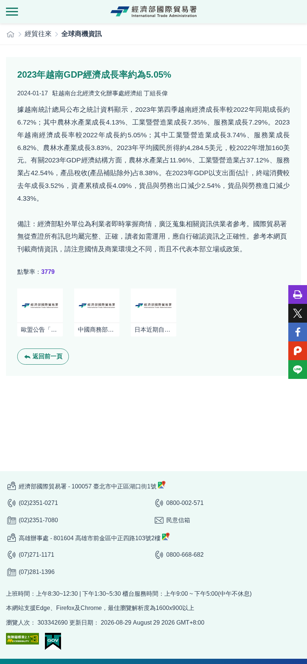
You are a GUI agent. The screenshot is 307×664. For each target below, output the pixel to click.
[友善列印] (297, 294)
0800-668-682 (185, 554)
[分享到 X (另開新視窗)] (297, 313)
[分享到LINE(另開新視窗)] (297, 369)
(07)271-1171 (36, 554)
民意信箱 (178, 520)
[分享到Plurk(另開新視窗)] (297, 350)
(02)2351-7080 (38, 520)
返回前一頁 (48, 356)
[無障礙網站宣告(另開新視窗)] (22, 638)
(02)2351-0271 (38, 503)
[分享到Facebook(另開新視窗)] (297, 332)
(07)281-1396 (37, 572)
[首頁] (10, 34)
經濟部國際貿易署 (153, 12)
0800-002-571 (185, 503)
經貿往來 (38, 34)
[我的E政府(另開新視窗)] (53, 641)
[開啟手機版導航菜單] (12, 12)
